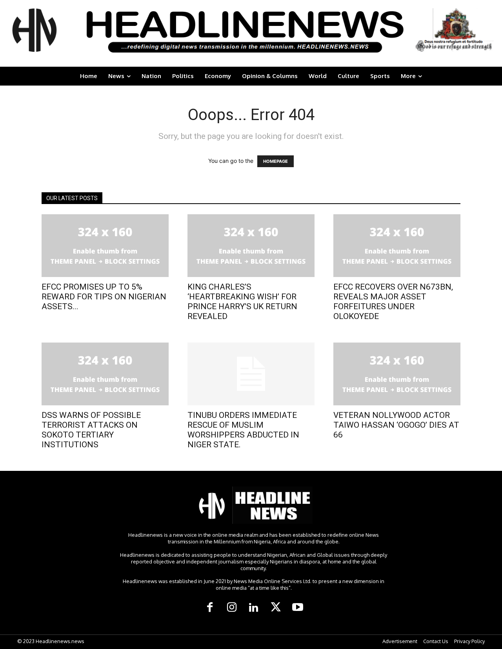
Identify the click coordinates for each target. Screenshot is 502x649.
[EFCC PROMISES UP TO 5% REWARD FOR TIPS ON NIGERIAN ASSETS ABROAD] (105, 245)
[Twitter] (276, 608)
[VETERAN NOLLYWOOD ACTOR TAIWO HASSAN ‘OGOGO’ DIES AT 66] (396, 374)
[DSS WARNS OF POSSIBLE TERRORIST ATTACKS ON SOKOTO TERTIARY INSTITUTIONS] (105, 374)
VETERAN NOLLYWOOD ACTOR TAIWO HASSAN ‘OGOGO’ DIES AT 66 (396, 424)
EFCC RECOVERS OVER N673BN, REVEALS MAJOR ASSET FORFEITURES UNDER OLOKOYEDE (393, 301)
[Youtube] (298, 608)
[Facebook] (210, 608)
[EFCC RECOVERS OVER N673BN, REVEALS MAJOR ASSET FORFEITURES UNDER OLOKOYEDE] (396, 245)
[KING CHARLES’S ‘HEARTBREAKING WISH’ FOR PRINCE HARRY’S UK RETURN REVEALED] (251, 245)
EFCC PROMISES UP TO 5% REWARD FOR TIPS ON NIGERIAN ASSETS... (104, 296)
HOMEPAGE (275, 161)
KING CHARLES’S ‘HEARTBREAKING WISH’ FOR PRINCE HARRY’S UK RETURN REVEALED (242, 301)
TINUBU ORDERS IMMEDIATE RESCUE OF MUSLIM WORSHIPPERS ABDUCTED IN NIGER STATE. (243, 429)
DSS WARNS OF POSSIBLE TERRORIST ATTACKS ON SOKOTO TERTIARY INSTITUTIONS (91, 429)
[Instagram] (232, 608)
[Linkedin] (254, 608)
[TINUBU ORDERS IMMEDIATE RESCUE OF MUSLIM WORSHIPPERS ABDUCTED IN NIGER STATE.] (251, 374)
